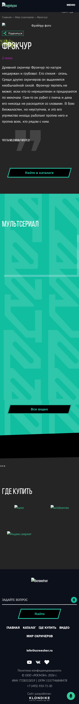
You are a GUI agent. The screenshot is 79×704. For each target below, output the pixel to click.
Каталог (29, 627)
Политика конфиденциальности (39, 670)
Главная (7, 17)
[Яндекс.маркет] (19, 541)
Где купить (47, 627)
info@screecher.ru (40, 650)
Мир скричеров (24, 17)
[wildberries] (60, 515)
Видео (64, 627)
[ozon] (19, 515)
